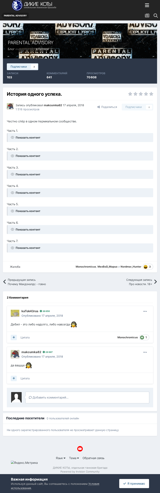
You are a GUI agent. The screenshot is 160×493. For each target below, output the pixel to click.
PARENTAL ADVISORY (31, 42)
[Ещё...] (145, 311)
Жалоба (15, 266)
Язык (60, 458)
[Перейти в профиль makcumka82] (10, 106)
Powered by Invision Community (80, 471)
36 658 (46, 311)
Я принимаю (135, 483)
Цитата (25, 337)
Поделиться (108, 107)
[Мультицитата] (14, 337)
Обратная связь (93, 458)
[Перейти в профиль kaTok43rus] (15, 313)
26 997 (49, 352)
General (43, 49)
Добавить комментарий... (50, 397)
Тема (73, 458)
